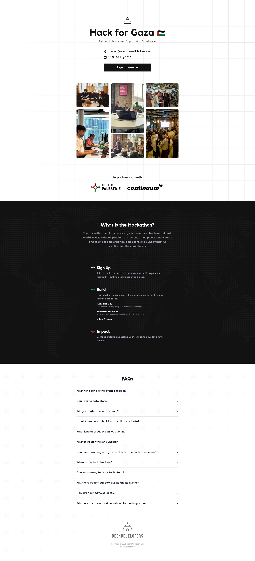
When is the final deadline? (94, 462)
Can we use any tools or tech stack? (100, 472)
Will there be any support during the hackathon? (108, 483)
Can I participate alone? (92, 401)
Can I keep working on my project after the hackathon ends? (116, 452)
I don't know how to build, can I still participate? (107, 421)
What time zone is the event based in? (101, 391)
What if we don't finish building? (97, 442)
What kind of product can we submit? (100, 431)
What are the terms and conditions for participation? (111, 503)
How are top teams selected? (95, 493)
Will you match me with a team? (97, 411)
